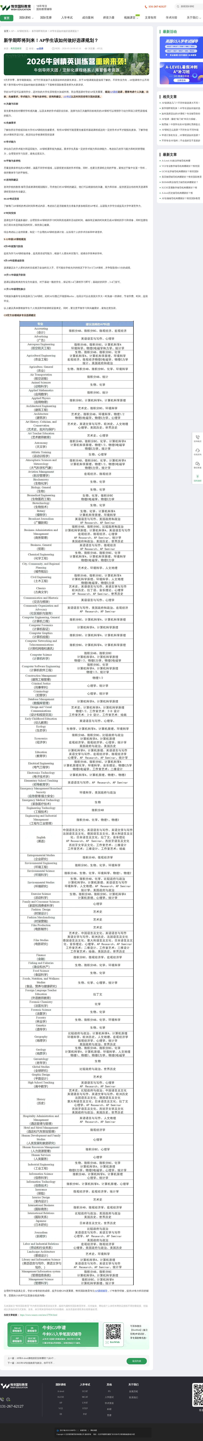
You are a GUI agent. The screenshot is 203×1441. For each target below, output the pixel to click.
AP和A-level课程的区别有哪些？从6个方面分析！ (40, 1358)
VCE (61, 1408)
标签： (32, 48)
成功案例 (88, 17)
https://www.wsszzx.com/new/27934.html (38, 1315)
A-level (60, 1391)
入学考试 (67, 17)
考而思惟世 (16, 48)
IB (61, 1414)
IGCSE (61, 1397)
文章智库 (150, 17)
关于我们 (192, 17)
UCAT (85, 1391)
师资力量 (109, 17)
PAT (85, 1414)
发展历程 (133, 1391)
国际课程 (25, 17)
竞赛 (109, 1415)
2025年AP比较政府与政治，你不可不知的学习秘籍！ (42, 1363)
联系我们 (133, 1397)
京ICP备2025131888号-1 (68, 1430)
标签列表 (83, 1430)
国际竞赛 (46, 17)
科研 (109, 1409)
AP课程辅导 (101, 1291)
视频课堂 (129, 17)
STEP (85, 1408)
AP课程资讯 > (23, 31)
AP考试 (67, 96)
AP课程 (114, 92)
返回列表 (136, 1361)
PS (109, 1391)
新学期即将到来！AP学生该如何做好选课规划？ (55, 31)
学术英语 (109, 1403)
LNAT (85, 1403)
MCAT (85, 1397)
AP (60, 1403)
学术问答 (171, 17)
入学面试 (109, 1397)
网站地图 (94, 1430)
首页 (7, 18)
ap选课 (39, 48)
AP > (13, 31)
